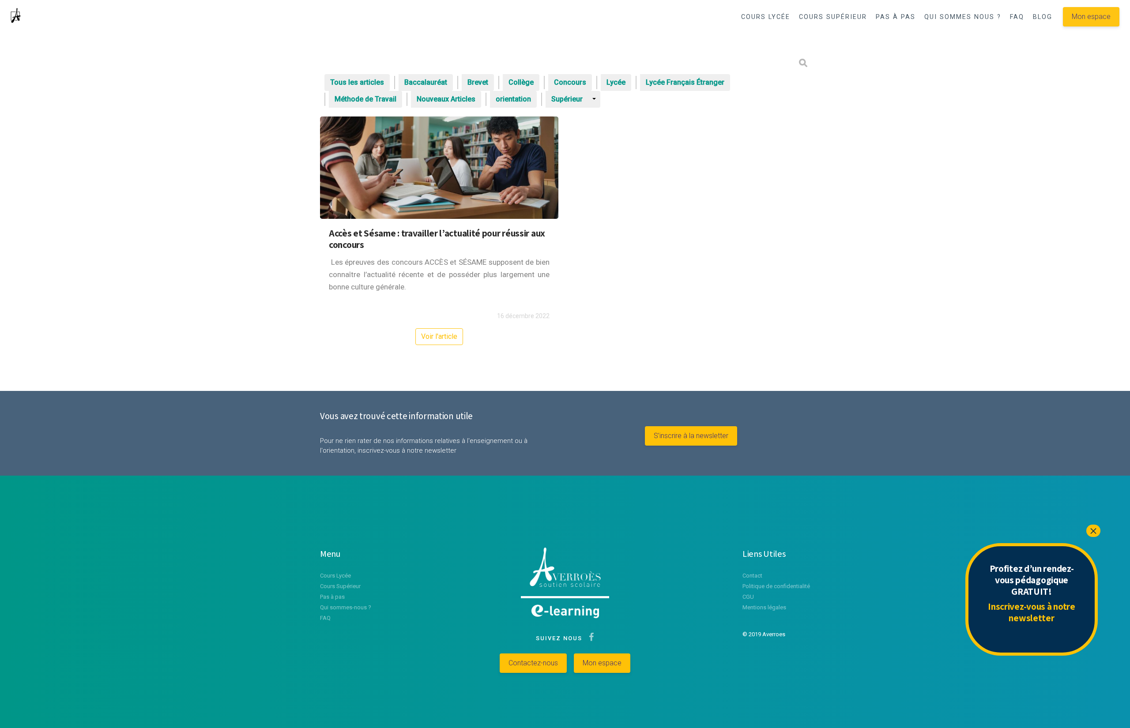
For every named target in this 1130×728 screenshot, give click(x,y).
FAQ (1017, 17)
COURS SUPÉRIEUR (833, 17)
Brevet (477, 82)
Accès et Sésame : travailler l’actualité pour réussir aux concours (437, 239)
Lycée (615, 82)
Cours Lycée (335, 575)
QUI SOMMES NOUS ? (962, 17)
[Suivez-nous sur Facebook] (589, 638)
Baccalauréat (425, 82)
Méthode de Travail (365, 99)
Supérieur (567, 99)
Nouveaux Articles (446, 99)
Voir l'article (439, 336)
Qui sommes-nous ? (345, 607)
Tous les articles (357, 82)
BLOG (1042, 17)
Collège (521, 82)
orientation (513, 99)
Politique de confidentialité (776, 586)
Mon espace (1091, 16)
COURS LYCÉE (765, 17)
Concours (570, 82)
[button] (773, 40)
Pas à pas (332, 596)
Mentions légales (764, 607)
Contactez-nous (533, 663)
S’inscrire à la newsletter (691, 436)
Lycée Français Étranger (685, 82)
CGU (748, 596)
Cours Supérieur (340, 586)
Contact (752, 575)
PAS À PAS (895, 17)
